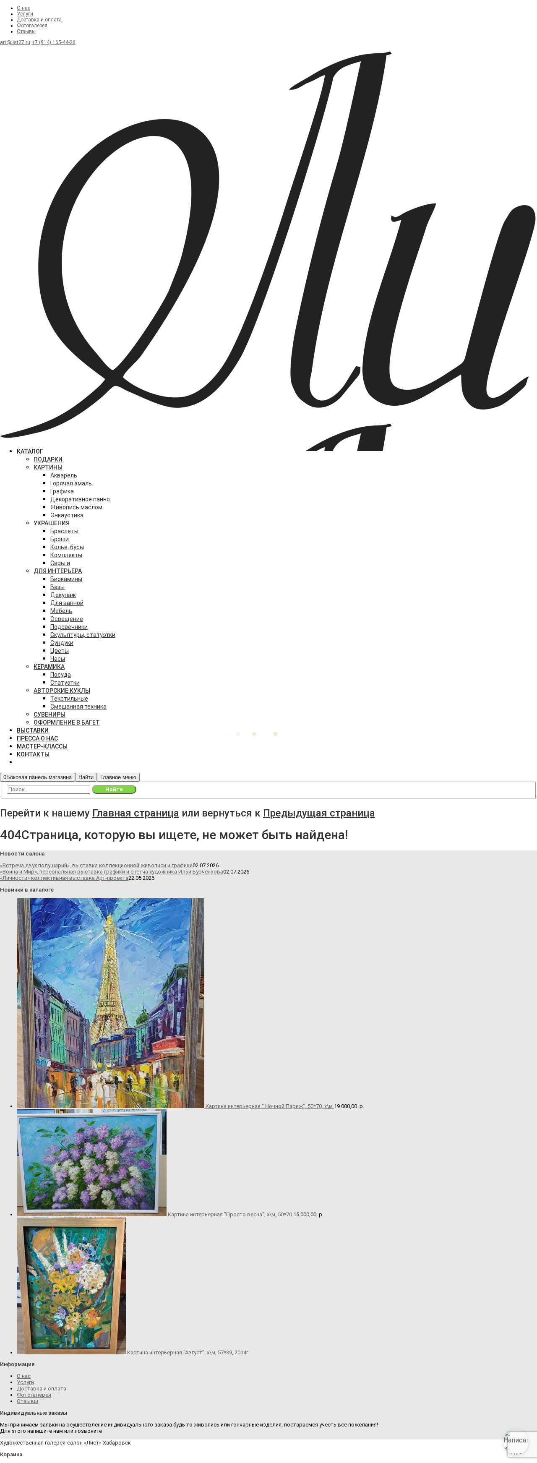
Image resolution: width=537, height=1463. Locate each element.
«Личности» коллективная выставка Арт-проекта (64, 878)
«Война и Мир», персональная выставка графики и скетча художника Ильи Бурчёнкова (111, 871)
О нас (23, 8)
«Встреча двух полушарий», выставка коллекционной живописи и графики (96, 865)
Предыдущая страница (319, 813)
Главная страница (135, 813)
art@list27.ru (15, 42)
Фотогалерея (32, 26)
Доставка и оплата (39, 20)
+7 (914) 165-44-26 (53, 42)
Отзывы (26, 31)
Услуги (25, 14)
